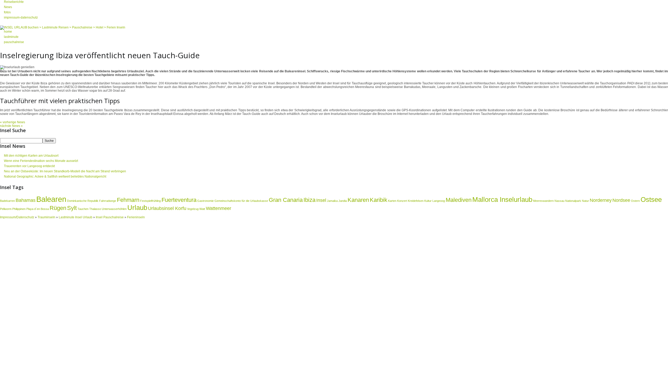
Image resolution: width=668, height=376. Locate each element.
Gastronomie (205, 200)
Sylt (72, 208)
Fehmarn (128, 200)
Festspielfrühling (150, 200)
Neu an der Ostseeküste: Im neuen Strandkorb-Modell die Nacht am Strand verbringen (65, 171)
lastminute (11, 37)
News (8, 7)
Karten (392, 200)
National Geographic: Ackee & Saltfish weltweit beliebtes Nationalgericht (55, 176)
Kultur (428, 200)
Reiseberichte (14, 2)
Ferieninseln (136, 217)
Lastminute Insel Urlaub (75, 217)
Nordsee (621, 200)
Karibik (378, 200)
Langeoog (438, 200)
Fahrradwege (107, 200)
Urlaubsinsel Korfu (167, 208)
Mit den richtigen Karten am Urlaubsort (31, 155)
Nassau (559, 200)
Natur (585, 200)
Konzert (402, 200)
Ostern (635, 200)
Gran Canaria (286, 200)
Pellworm (5, 208)
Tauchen (82, 208)
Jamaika (332, 200)
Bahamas (25, 200)
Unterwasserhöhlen (114, 208)
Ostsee (651, 199)
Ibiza (309, 200)
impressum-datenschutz (21, 17)
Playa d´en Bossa (37, 208)
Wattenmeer (218, 208)
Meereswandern (543, 200)
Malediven (459, 200)
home (8, 31)
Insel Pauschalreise (110, 217)
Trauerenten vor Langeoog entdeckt (29, 166)
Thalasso (95, 208)
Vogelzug (193, 208)
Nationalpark (573, 200)
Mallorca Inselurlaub (502, 199)
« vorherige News (12, 122)
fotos (7, 12)
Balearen (51, 199)
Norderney (601, 200)
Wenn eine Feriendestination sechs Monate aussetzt (41, 161)
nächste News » (11, 126)
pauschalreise (14, 42)
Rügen (58, 208)
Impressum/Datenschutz (17, 217)
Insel (321, 200)
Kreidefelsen (416, 200)
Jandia (342, 200)
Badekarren (7, 200)
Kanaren (358, 200)
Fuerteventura (179, 200)
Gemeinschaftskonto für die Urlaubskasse (241, 200)
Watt (202, 208)
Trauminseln (47, 217)
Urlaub (137, 208)
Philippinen (19, 208)
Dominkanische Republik (82, 200)
